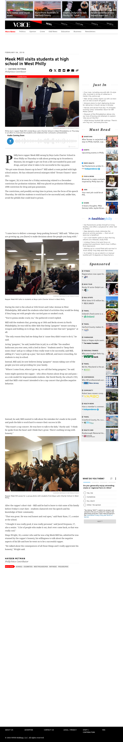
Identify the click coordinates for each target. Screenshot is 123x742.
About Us (9, 730)
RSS (103, 730)
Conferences (89, 377)
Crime (42, 31)
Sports (110, 24)
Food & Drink (89, 176)
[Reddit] (64, 71)
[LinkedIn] (60, 71)
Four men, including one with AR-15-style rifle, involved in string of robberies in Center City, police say (99, 94)
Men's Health (89, 163)
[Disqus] (42, 632)
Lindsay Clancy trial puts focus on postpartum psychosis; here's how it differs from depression (99, 244)
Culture (79, 24)
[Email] (73, 71)
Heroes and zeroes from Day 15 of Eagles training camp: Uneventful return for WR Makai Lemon (99, 109)
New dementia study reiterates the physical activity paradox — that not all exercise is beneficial (98, 233)
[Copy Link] (77, 71)
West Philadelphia (41, 566)
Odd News (53, 31)
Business (77, 31)
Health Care (88, 430)
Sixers (86, 203)
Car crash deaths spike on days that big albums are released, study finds (99, 238)
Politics (22, 31)
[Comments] (68, 71)
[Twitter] (55, 71)
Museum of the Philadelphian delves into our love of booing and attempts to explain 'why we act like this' (99, 116)
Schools (12, 76)
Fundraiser (88, 337)
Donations (88, 136)
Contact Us (49, 730)
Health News (89, 403)
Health (64, 24)
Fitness (87, 271)
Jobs (85, 190)
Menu (9, 25)
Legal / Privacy (70, 730)
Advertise (29, 730)
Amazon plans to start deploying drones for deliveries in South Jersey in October (99, 104)
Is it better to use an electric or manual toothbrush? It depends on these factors (98, 254)
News (49, 24)
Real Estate (88, 297)
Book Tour (88, 284)
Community (88, 390)
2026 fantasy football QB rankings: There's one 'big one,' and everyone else (100, 121)
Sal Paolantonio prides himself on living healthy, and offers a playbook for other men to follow (100, 227)
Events (95, 24)
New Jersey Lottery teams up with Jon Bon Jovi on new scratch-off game (99, 99)
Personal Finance (91, 350)
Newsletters (90, 31)
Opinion (32, 31)
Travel (86, 311)
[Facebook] (51, 71)
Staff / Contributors (89, 731)
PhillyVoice (21, 24)
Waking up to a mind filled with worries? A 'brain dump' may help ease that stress (100, 249)
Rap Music (53, 566)
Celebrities (22, 76)
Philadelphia (63, 566)
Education (65, 31)
